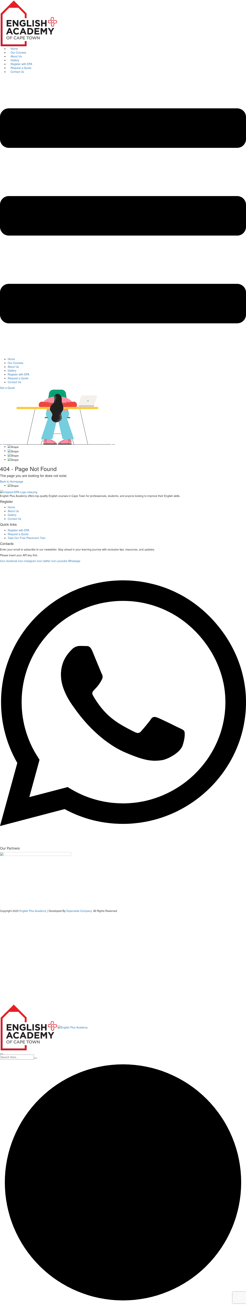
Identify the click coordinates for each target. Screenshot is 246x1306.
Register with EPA (21, 64)
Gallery (15, 60)
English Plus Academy (32, 911)
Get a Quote (7, 388)
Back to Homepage (11, 481)
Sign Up (21, 998)
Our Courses (18, 52)
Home (14, 48)
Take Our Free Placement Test (26, 538)
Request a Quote (21, 68)
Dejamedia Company (79, 911)
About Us (16, 56)
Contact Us (17, 72)
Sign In (31, 998)
